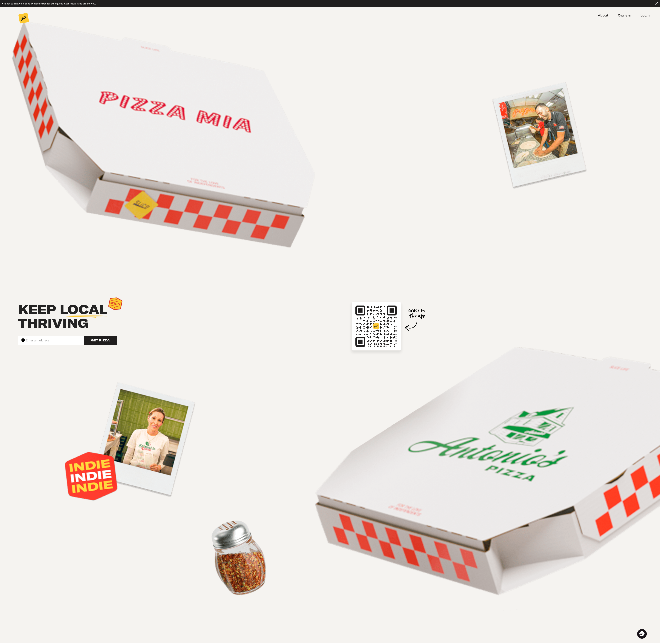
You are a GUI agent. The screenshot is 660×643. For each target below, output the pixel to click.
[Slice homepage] (23, 18)
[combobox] (55, 340)
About (603, 15)
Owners (624, 15)
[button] (642, 634)
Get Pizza (100, 340)
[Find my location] (22, 340)
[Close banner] (656, 3)
